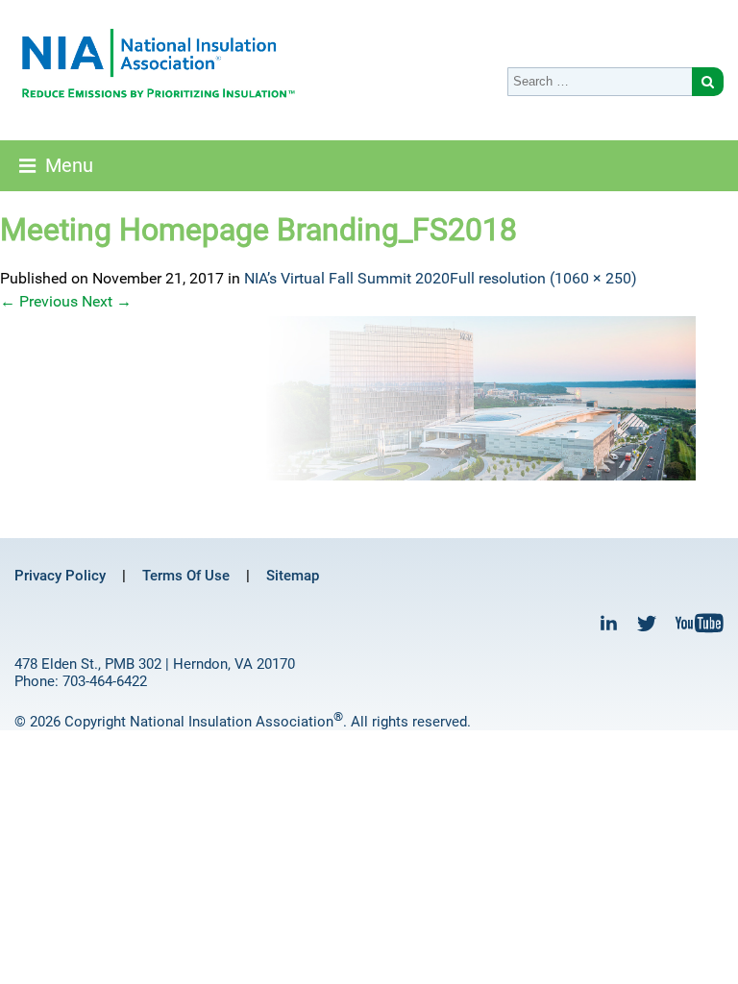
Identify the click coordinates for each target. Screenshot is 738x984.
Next (107, 301)
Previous (39, 301)
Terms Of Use (186, 575)
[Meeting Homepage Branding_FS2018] (369, 398)
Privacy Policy (60, 575)
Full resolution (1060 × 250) (543, 278)
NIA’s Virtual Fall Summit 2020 (347, 278)
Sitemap (292, 575)
